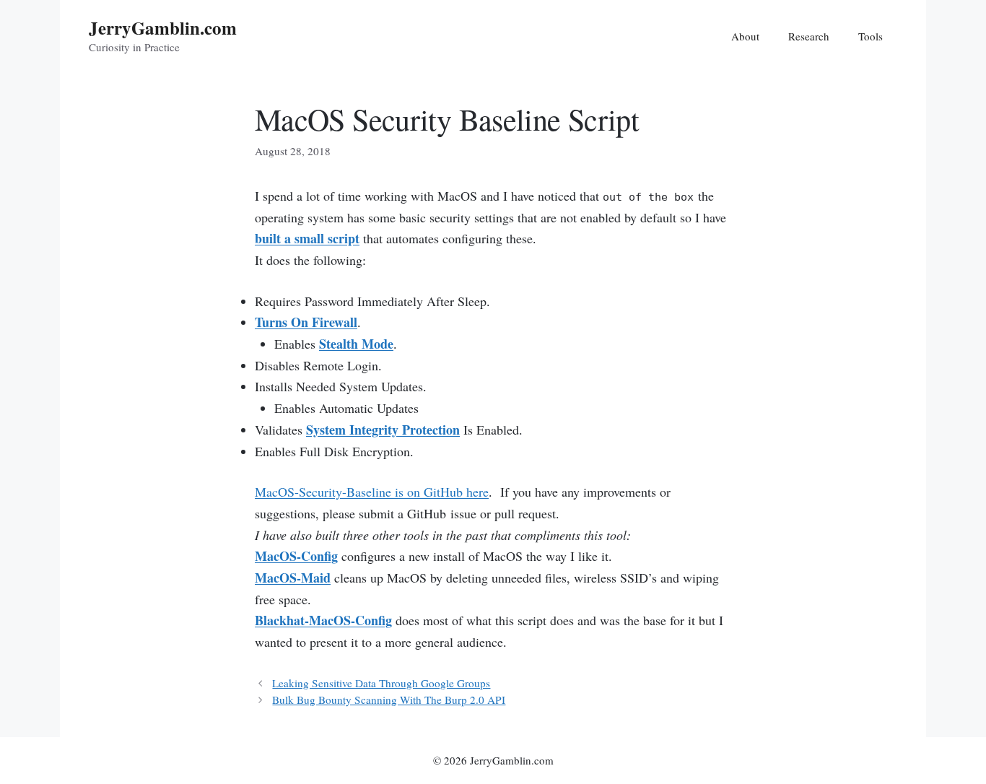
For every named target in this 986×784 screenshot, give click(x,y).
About (745, 36)
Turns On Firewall (306, 322)
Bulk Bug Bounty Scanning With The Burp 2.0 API (388, 699)
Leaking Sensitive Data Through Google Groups (381, 683)
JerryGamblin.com (163, 27)
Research (808, 36)
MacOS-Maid (293, 577)
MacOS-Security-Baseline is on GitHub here (372, 491)
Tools (870, 36)
